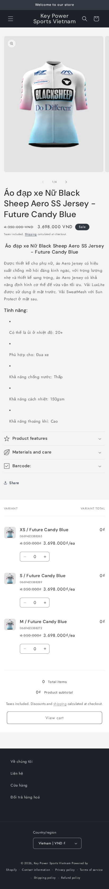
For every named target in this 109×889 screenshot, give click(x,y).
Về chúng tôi (22, 761)
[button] (10, 19)
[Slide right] (66, 182)
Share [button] (14, 482)
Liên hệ (17, 773)
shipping (59, 703)
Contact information (36, 870)
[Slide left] (43, 182)
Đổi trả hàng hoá (25, 797)
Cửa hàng (19, 785)
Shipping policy (45, 878)
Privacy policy (65, 870)
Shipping (31, 234)
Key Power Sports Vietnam (52, 863)
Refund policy (70, 878)
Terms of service (91, 870)
